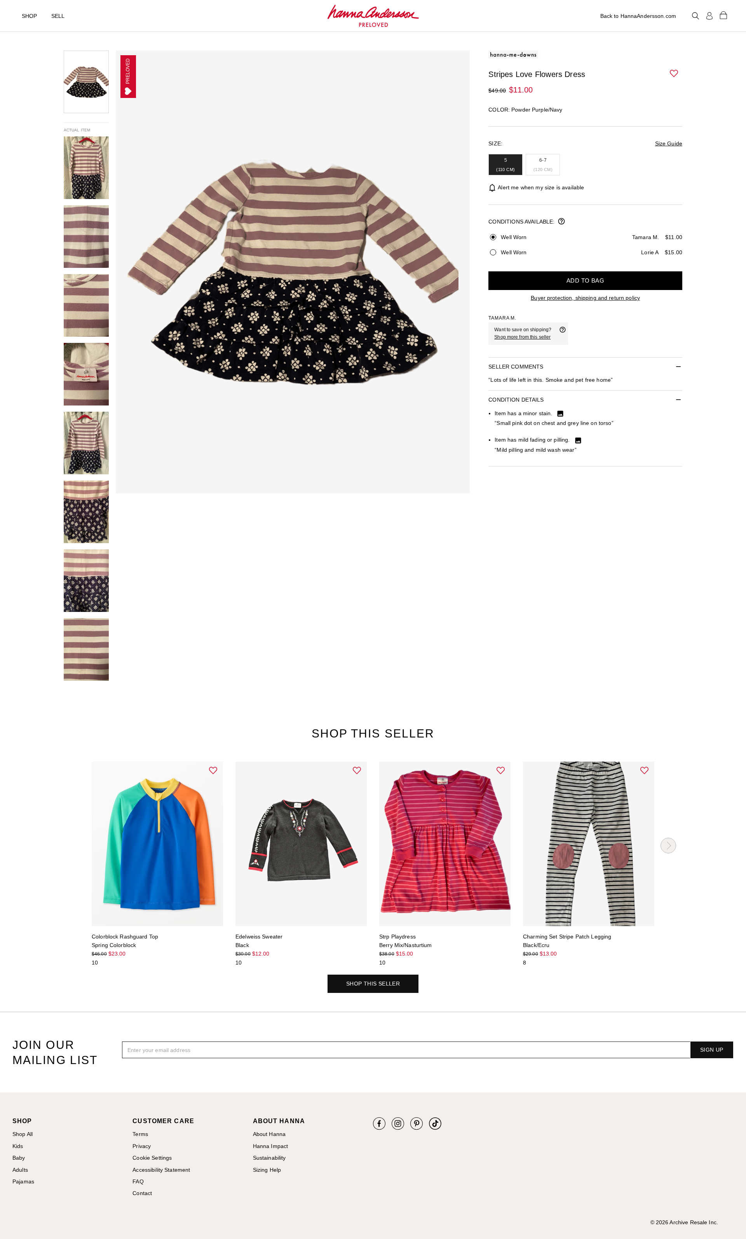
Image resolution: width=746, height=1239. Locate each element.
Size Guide (668, 143)
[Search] (695, 16)
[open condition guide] (561, 222)
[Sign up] (709, 16)
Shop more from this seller (522, 337)
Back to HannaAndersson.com (638, 16)
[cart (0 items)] (723, 14)
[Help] (562, 333)
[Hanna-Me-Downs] (373, 16)
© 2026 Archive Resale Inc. (684, 1222)
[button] (674, 74)
